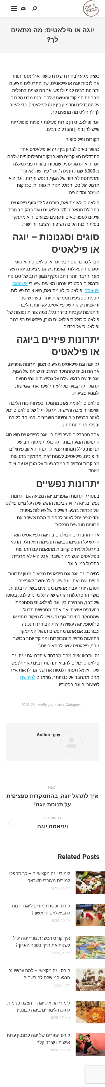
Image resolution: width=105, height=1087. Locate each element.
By (48, 705)
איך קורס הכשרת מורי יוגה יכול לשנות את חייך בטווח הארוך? (41, 942)
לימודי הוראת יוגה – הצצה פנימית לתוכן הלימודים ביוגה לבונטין (38, 1006)
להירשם (27, 677)
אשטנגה (20, 283)
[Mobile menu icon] (14, 8)
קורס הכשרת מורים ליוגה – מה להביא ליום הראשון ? (41, 909)
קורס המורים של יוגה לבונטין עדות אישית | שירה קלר (38, 1039)
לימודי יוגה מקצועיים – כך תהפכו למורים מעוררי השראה (39, 877)
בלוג (60, 705)
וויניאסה (92, 290)
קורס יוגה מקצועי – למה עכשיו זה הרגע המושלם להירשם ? (39, 974)
